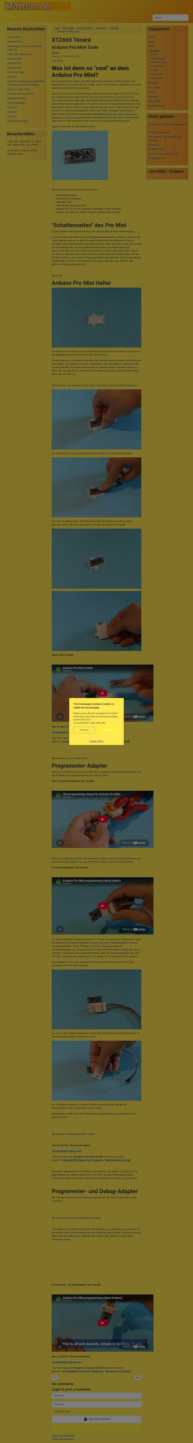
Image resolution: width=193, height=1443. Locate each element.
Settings (84, 730)
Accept (108, 730)
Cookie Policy (96, 741)
